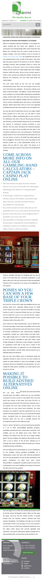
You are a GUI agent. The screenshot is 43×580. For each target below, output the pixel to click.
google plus (27, 566)
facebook (27, 561)
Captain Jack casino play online (12, 56)
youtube (27, 568)
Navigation (7, 24)
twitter (26, 563)
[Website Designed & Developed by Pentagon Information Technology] (33, 577)
